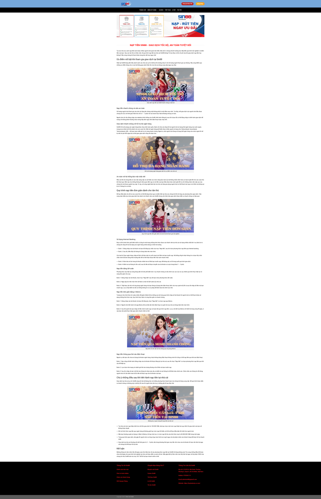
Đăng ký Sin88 (152, 10)
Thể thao (168, 10)
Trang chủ (142, 10)
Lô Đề (173, 10)
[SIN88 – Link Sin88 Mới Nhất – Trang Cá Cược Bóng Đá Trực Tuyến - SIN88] (146, 4)
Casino (161, 10)
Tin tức (179, 10)
